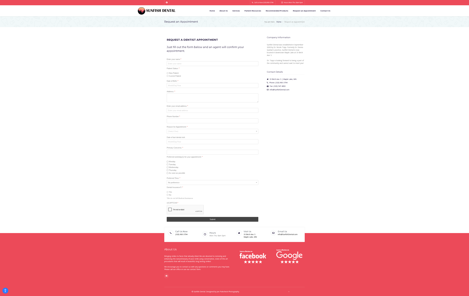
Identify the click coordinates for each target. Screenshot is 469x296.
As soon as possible (177, 173)
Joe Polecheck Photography (228, 291)
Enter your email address (177, 106)
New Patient (174, 73)
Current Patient (175, 76)
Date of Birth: (172, 81)
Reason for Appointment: (177, 127)
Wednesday (173, 167)
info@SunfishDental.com (288, 234)
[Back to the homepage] (157, 10)
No (170, 195)
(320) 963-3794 (181, 234)
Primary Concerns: (175, 148)
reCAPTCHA (172, 203)
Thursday (172, 170)
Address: (171, 91)
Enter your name (174, 59)
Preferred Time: (173, 178)
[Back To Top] (288, 291)
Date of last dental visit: (176, 137)
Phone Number (173, 116)
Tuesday (172, 164)
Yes (170, 192)
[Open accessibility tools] (5, 291)
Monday (172, 162)
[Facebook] (166, 2)
